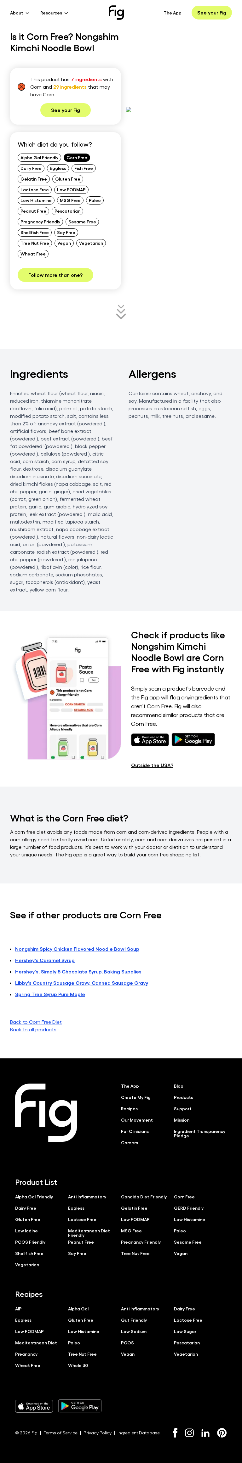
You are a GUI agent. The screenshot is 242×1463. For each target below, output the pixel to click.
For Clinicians (135, 1131)
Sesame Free (82, 221)
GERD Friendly (189, 1208)
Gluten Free (67, 178)
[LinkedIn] (205, 1433)
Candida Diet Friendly (144, 1196)
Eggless (58, 168)
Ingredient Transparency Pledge (199, 1133)
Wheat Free (33, 253)
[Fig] (116, 12)
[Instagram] (189, 1432)
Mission (181, 1120)
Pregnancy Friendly (40, 221)
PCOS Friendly (30, 1242)
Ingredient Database (139, 1432)
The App (173, 12)
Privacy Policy (98, 1432)
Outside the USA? (152, 765)
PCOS (127, 1342)
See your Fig (211, 12)
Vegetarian (91, 242)
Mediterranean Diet (36, 1342)
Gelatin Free (33, 178)
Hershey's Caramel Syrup (45, 960)
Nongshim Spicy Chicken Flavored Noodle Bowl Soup (77, 949)
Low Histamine (36, 200)
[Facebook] (175, 1433)
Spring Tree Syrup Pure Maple (50, 994)
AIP (18, 1308)
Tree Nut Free (34, 242)
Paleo (95, 200)
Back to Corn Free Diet (36, 1022)
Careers (129, 1142)
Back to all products (33, 1029)
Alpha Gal (78, 1308)
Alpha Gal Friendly (39, 157)
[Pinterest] (222, 1433)
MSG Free (70, 200)
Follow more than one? (55, 275)
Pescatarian (67, 210)
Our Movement (137, 1120)
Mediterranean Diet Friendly (89, 1232)
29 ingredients (70, 87)
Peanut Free (33, 210)
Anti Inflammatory (87, 1196)
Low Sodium (134, 1331)
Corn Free (76, 157)
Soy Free (66, 232)
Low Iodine (26, 1230)
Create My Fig (136, 1097)
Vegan (64, 242)
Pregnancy (26, 1354)
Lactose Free (34, 189)
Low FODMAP (71, 189)
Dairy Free (31, 168)
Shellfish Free (34, 232)
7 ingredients (86, 79)
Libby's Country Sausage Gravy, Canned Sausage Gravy (81, 983)
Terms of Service (60, 1432)
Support (183, 1108)
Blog (178, 1086)
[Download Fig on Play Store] (79, 1406)
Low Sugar (185, 1331)
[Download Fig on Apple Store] (34, 1406)
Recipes (129, 1108)
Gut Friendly (134, 1320)
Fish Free (83, 168)
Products (183, 1097)
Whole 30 (78, 1365)
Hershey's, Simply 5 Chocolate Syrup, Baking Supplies (78, 971)
